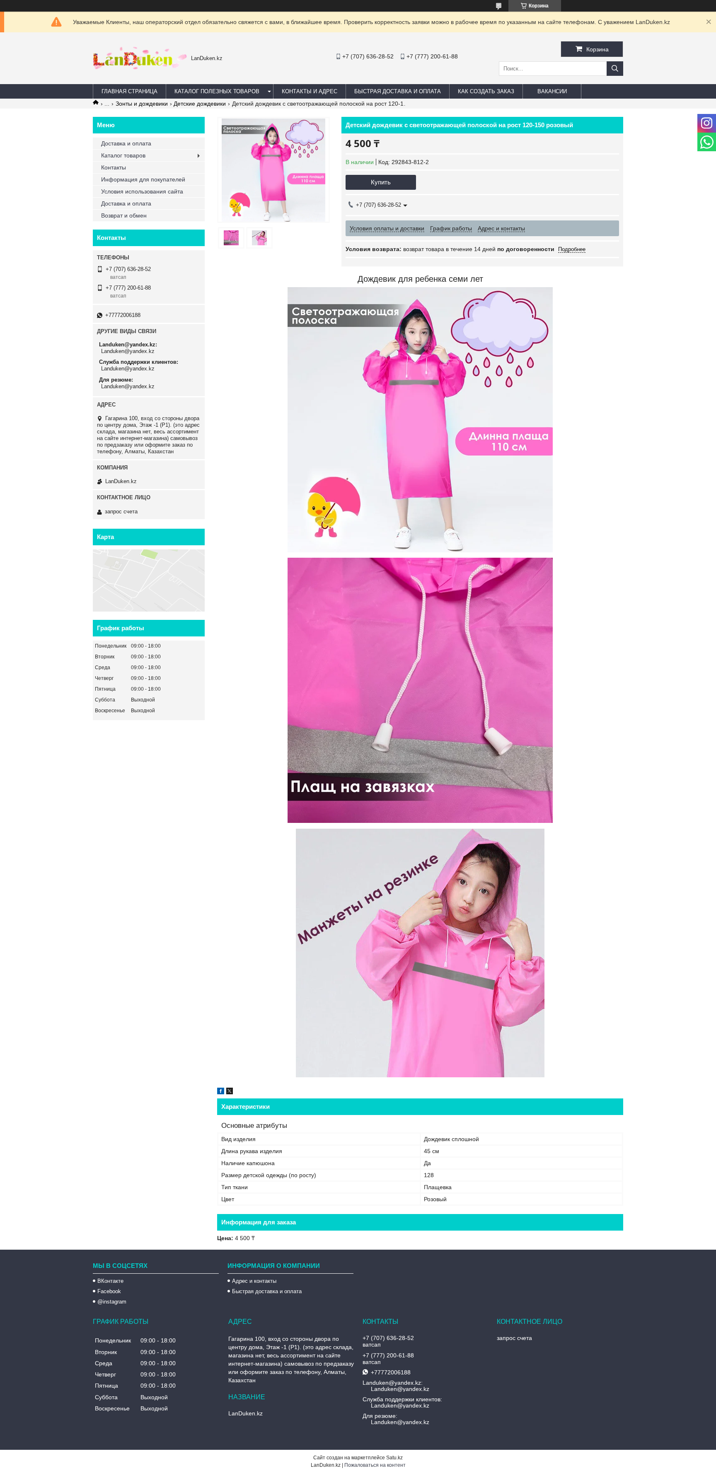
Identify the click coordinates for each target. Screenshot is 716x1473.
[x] (229, 1092)
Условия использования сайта (142, 191)
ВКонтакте (110, 1281)
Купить (381, 182)
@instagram (111, 1302)
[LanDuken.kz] (140, 67)
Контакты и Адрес (309, 91)
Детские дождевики (200, 103)
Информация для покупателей (143, 179)
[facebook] (220, 1092)
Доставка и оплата (126, 143)
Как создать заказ (486, 91)
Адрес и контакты (254, 1281)
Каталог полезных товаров (216, 91)
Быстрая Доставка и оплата (397, 91)
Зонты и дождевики (142, 103)
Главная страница (129, 91)
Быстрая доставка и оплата (267, 1291)
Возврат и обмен (124, 215)
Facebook (109, 1291)
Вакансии (552, 91)
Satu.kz (394, 1458)
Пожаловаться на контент (375, 1465)
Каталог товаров (123, 155)
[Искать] (615, 68)
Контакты (113, 167)
